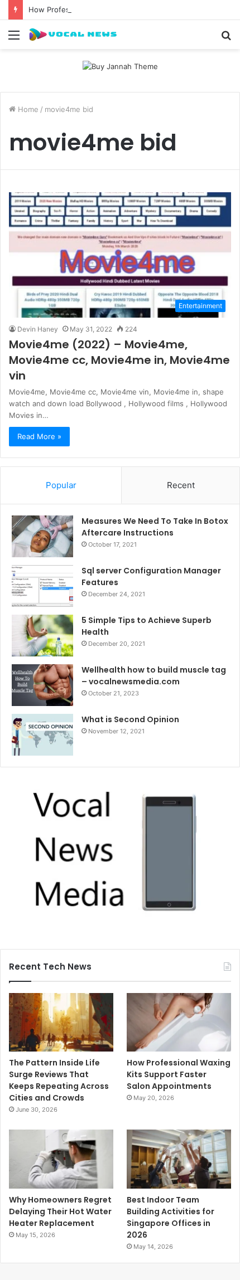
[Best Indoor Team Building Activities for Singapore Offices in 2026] (179, 1159)
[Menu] (14, 38)
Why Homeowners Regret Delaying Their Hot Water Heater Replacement (60, 1211)
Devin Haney (37, 329)
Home (27, 109)
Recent (181, 485)
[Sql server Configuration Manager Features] (42, 586)
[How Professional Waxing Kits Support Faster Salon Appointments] (179, 1022)
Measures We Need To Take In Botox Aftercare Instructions (154, 526)
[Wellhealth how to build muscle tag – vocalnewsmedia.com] (42, 685)
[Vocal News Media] (72, 34)
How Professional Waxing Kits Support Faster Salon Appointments (179, 1074)
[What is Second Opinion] (42, 735)
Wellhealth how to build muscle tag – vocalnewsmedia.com (153, 675)
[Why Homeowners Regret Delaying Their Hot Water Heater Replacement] (61, 1159)
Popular (61, 485)
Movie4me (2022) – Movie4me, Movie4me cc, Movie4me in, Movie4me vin (119, 360)
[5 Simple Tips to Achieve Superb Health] (42, 635)
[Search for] (226, 38)
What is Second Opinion (130, 719)
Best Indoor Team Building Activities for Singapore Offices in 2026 (170, 1217)
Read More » (39, 436)
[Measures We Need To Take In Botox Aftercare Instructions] (42, 536)
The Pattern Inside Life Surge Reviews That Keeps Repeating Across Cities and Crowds (59, 1080)
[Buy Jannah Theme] (120, 65)
